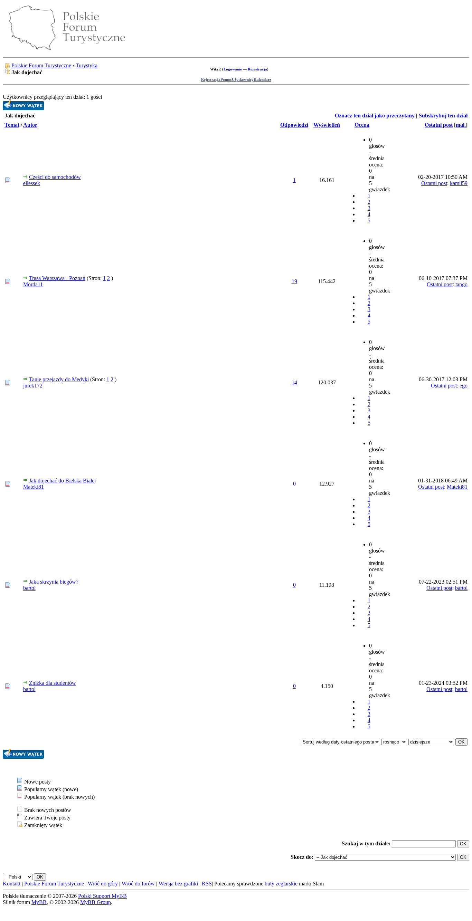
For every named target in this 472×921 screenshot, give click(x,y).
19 (294, 281)
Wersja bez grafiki (178, 883)
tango (461, 284)
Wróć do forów (138, 883)
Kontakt (11, 883)
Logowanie (233, 69)
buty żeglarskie (281, 883)
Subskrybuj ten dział (443, 115)
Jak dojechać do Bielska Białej (62, 480)
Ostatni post (439, 125)
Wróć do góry (103, 883)
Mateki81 (33, 487)
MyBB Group (95, 902)
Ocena (362, 125)
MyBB (39, 902)
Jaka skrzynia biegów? (53, 582)
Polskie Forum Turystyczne (41, 65)
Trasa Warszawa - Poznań (57, 278)
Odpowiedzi (294, 125)
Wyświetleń (326, 125)
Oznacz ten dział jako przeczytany (375, 115)
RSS (207, 883)
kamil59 (459, 183)
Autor (30, 125)
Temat (11, 125)
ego (464, 385)
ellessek (31, 183)
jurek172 (33, 385)
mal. (461, 125)
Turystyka (86, 65)
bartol (29, 588)
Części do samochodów (55, 177)
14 (294, 382)
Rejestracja (257, 69)
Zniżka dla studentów (52, 683)
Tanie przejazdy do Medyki (59, 379)
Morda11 (33, 284)
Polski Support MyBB (102, 896)
